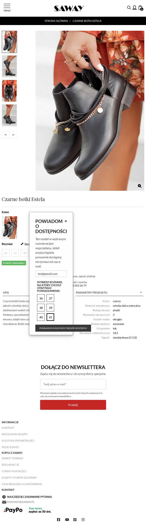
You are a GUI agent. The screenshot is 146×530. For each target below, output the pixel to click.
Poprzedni (5, 134)
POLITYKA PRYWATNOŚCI (18, 440)
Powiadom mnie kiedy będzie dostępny (63, 328)
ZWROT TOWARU (12, 458)
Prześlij (73, 405)
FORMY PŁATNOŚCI (14, 471)
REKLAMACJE (10, 464)
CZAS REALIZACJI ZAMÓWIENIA (22, 484)
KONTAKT (8, 427)
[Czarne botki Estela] (90, 111)
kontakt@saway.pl (21, 501)
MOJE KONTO (10, 447)
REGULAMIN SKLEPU (15, 434)
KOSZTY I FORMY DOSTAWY (19, 477)
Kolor (5, 212)
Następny (13, 134)
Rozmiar (7, 244)
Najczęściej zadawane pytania (29, 496)
